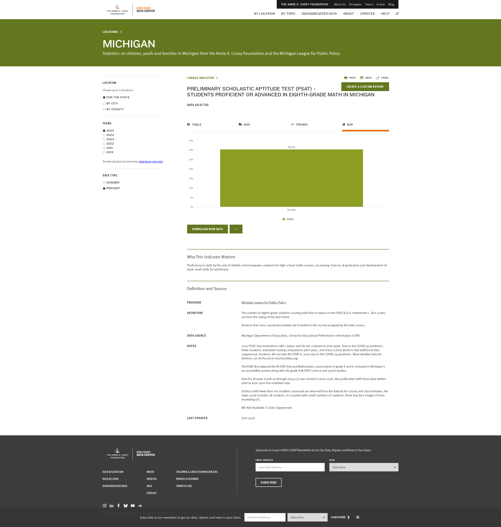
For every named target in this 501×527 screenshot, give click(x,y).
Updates (367, 13)
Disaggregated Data (319, 13)
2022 (110, 143)
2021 (109, 148)
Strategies (355, 4)
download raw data (151, 161)
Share (385, 77)
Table (196, 124)
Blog (391, 4)
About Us (340, 4)
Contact (152, 492)
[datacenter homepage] (146, 9)
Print (352, 77)
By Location (264, 13)
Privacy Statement (187, 478)
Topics (369, 4)
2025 (110, 130)
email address (264, 459)
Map (247, 124)
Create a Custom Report (365, 86)
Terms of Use (184, 485)
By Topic (288, 13)
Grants (381, 4)
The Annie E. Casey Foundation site (197, 471)
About (348, 13)
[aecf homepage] (117, 9)
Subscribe (269, 482)
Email (368, 77)
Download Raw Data (207, 229)
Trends (302, 124)
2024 (110, 135)
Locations (110, 32)
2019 (109, 152)
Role (332, 459)
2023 (110, 139)
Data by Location (113, 471)
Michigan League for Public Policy (263, 302)
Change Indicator (200, 78)
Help (385, 13)
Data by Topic (111, 478)
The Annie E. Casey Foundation (304, 4)
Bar (350, 124)
